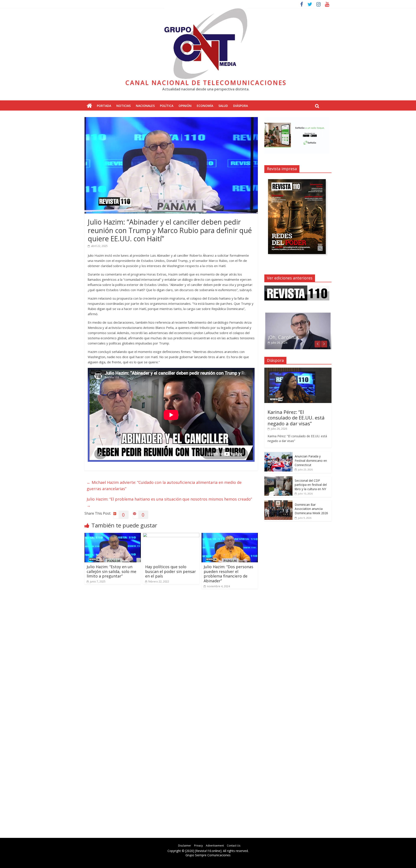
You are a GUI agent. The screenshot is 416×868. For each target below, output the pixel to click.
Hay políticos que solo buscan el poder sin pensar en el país (170, 571)
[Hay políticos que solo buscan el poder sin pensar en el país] (171, 535)
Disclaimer (184, 845)
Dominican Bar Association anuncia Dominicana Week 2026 (311, 509)
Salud (223, 106)
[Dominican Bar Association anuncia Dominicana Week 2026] (278, 503)
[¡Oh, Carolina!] (298, 314)
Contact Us (233, 845)
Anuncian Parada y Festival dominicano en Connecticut (311, 460)
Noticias (123, 106)
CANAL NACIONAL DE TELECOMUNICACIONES (205, 82)
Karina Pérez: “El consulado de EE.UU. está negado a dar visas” (296, 418)
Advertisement (215, 845)
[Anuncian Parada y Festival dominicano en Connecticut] (278, 454)
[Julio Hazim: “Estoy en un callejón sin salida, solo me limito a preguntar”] (112, 535)
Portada (104, 106)
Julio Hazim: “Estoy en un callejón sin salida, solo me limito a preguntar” (111, 571)
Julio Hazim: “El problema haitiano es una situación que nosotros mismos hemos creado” (169, 502)
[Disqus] (171, 654)
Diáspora (240, 106)
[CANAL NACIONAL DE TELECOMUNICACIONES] (89, 106)
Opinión (185, 106)
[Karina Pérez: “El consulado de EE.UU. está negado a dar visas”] (298, 370)
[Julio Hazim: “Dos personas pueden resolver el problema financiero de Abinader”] (230, 535)
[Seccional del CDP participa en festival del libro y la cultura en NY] (278, 478)
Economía (205, 106)
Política (166, 106)
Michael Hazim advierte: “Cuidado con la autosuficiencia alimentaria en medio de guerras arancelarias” (164, 485)
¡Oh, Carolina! (283, 337)
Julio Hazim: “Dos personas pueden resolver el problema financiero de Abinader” (228, 573)
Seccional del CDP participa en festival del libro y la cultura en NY (311, 484)
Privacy (198, 845)
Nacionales (145, 106)
